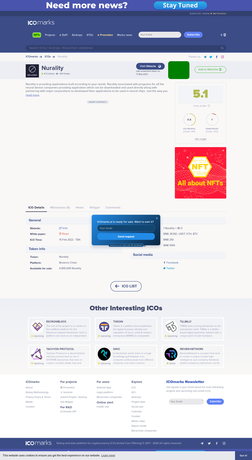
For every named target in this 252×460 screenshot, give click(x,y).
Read (65, 234)
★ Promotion (105, 35)
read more (32, 95)
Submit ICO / (196, 13)
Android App (104, 387)
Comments (113, 207)
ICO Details (36, 207)
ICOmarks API (68, 411)
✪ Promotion (67, 387)
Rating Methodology (37, 392)
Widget (94, 207)
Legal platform (105, 392)
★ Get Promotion (218, 13)
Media (29, 402)
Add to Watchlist (208, 69)
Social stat (137, 406)
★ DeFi (63, 35)
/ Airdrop (81, 397)
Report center (139, 426)
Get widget (200, 139)
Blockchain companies (109, 397)
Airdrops (77, 35)
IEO (133, 392)
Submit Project (68, 397)
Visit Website (148, 66)
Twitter (170, 268)
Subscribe (193, 34)
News (80, 207)
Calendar (136, 411)
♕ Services (66, 392)
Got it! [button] (243, 455)
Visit (65, 228)
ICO (133, 387)
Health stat (103, 406)
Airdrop (206, 13)
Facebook (172, 262)
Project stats (138, 402)
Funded (135, 416)
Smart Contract (98, 102)
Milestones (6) (60, 207)
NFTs (37, 35)
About (29, 387)
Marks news (124, 35)
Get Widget (66, 402)
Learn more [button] (108, 455)
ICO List (129, 286)
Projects (50, 35)
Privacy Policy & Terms (38, 397)
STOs (90, 35)
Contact (30, 406)
